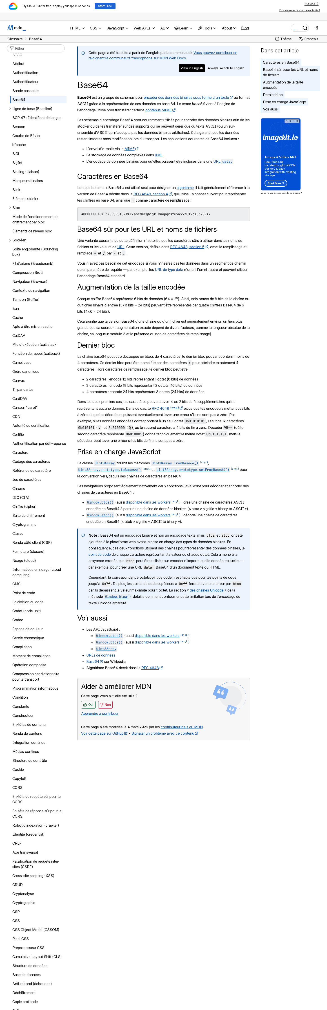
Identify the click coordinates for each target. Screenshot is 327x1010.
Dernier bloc (273, 94)
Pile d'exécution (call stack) (35, 344)
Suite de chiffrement (28, 515)
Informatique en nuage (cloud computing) (36, 572)
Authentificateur (25, 82)
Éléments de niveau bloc (32, 231)
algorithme (185, 187)
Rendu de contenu (27, 733)
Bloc (16, 208)
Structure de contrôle (29, 760)
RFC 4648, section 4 (150, 194)
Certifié (18, 434)
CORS (17, 787)
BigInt (17, 163)
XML (158, 155)
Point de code (23, 593)
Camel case (21, 362)
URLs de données (100, 655)
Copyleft (19, 778)
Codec (17, 620)
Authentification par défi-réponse (39, 443)
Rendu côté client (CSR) (32, 542)
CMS (16, 584)
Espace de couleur (27, 629)
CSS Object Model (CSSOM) (35, 929)
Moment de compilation (31, 656)
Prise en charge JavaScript (284, 102)
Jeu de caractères (26, 479)
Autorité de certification (31, 425)
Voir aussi (270, 109)
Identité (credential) (28, 834)
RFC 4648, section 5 (187, 247)
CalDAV (18, 335)
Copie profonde (25, 1001)
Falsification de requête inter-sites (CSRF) (36, 864)
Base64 (92, 661)
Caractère (20, 452)
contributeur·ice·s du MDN (182, 727)
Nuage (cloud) (24, 560)
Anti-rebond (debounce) (32, 983)
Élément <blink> (25, 199)
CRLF (17, 843)
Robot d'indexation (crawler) (35, 825)
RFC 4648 (165, 408)
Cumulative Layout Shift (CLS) (37, 956)
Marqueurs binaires (27, 181)
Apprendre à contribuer (99, 713)
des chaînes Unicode (207, 590)
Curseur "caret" (25, 407)
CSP (16, 911)
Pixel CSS (20, 938)
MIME (130, 148)
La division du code (28, 602)
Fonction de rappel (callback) (36, 353)
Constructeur (22, 715)
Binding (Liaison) (25, 172)
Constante (20, 706)
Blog (245, 28)
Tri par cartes (22, 389)
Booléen (19, 240)
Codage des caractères (31, 461)
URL (222, 161)
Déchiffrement (24, 992)
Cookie (18, 769)
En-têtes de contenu (29, 724)
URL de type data (169, 269)
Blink (16, 190)
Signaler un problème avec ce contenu (162, 733)
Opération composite (29, 665)
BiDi (15, 154)
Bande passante (25, 91)
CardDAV (19, 398)
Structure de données (29, 965)
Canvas (18, 380)
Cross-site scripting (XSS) (33, 875)
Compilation (22, 647)
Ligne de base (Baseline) (32, 109)
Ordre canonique (25, 371)
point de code (100, 554)
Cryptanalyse (23, 893)
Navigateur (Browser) (29, 281)
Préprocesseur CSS (28, 947)
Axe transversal (25, 852)
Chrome (18, 488)
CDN (16, 416)
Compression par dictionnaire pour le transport (35, 677)
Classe (17, 533)
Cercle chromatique (28, 638)
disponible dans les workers (148, 502)
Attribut (18, 64)
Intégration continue (28, 742)
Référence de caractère (31, 470)
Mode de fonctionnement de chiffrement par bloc (35, 220)
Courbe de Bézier (26, 136)
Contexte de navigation (31, 290)
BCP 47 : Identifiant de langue (37, 118)
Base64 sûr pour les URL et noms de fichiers (290, 72)
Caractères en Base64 (281, 62)
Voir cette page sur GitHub (102, 733)
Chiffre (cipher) (24, 506)
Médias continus (25, 751)
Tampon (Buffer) (26, 299)
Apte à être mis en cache (32, 326)
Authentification (25, 73)
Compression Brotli (27, 272)
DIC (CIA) (20, 497)
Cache (17, 317)
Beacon (18, 127)
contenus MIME (158, 110)
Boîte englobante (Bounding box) (35, 252)
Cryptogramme (24, 524)
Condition (20, 697)
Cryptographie (23, 902)
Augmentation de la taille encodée (283, 85)
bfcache (19, 145)
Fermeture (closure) (28, 551)
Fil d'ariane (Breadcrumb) (32, 263)
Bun (15, 308)
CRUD (17, 884)
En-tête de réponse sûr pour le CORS (37, 814)
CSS (16, 920)
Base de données (26, 974)
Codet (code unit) (26, 611)
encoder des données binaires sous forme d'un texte (186, 97)
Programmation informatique (35, 688)
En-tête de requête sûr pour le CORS (36, 799)
